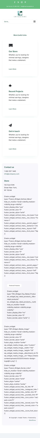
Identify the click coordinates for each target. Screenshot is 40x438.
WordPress (32, 420)
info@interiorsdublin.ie (27, 6)
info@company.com (11, 174)
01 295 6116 (16, 6)
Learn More (12, 69)
